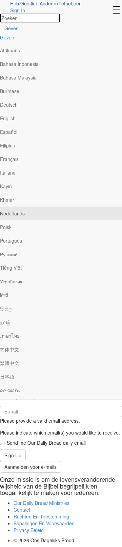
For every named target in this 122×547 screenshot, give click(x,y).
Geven (11, 28)
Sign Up (12, 455)
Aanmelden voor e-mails (30, 466)
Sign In (17, 10)
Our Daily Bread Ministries (41, 502)
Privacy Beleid (29, 530)
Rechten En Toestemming (41, 516)
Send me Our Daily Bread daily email (46, 442)
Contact (22, 509)
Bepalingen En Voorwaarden (44, 523)
